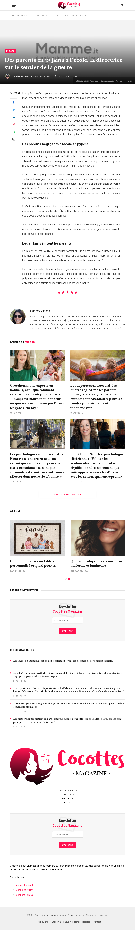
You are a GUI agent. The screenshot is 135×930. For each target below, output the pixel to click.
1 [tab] (66, 579)
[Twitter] (13, 109)
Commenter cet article (67, 494)
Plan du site (43, 921)
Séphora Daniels (24, 76)
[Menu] (14, 5)
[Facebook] (13, 102)
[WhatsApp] (13, 131)
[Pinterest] (13, 124)
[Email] (13, 139)
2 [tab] (69, 579)
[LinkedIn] (13, 117)
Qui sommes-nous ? (61, 921)
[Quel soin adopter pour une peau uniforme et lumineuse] (98, 538)
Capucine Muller (24, 889)
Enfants (21, 15)
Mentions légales (82, 921)
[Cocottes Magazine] (69, 5)
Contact (97, 921)
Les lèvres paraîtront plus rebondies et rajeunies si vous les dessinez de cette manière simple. (63, 660)
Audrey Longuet (24, 884)
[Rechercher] (121, 5)
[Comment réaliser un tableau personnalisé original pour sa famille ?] (37, 538)
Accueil (13, 15)
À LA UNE (15, 510)
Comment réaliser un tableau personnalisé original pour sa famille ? (33, 563)
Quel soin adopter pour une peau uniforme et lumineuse (96, 563)
